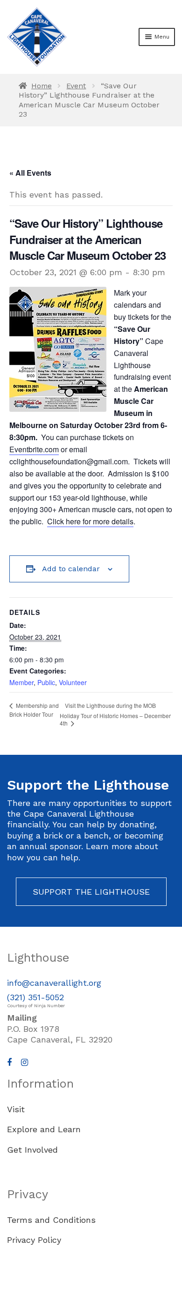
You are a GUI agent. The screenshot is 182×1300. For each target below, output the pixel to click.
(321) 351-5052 (35, 997)
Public (46, 682)
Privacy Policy (34, 1240)
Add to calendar (71, 568)
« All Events (30, 172)
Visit (16, 1109)
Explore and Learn (44, 1129)
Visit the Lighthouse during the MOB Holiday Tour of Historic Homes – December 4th (115, 714)
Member (21, 682)
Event (76, 85)
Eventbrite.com (34, 449)
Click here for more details (90, 521)
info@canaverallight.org (54, 983)
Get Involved (32, 1150)
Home (41, 85)
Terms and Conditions (51, 1220)
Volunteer (73, 682)
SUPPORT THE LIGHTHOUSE (91, 892)
